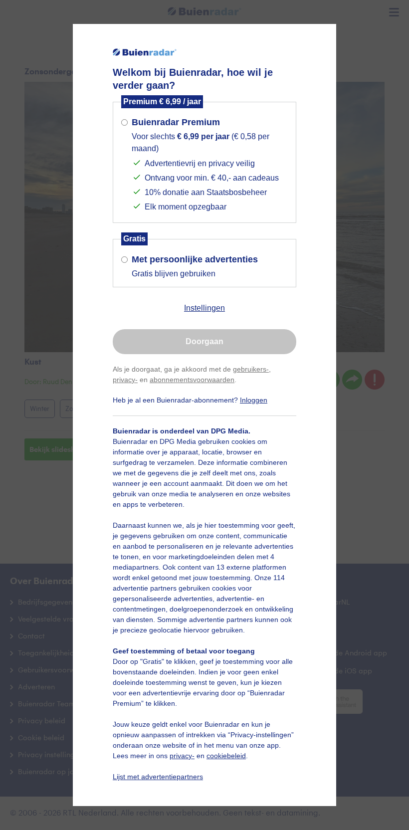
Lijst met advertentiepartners (158, 777)
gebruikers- (251, 369)
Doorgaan (204, 341)
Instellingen (204, 308)
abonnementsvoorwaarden (192, 380)
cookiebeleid (226, 756)
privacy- (125, 380)
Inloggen (253, 400)
